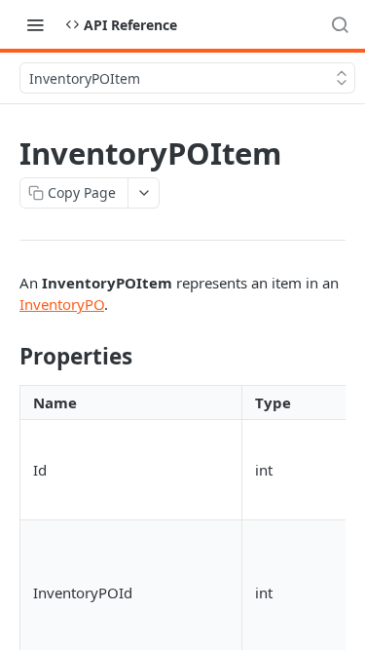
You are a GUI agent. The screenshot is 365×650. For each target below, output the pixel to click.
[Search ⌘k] (339, 24)
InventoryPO (61, 304)
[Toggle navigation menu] (35, 24)
